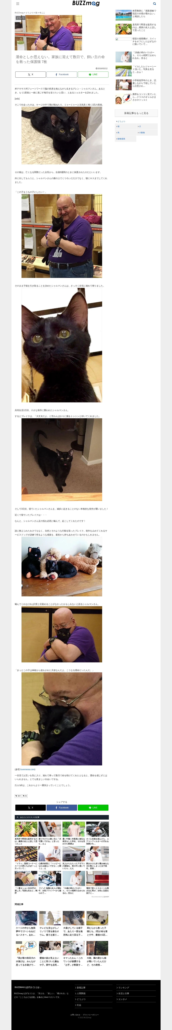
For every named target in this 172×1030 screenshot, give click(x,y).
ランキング (123, 987)
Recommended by (97, 896)
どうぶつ (121, 121)
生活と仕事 (123, 993)
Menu (18, 4)
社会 (79, 1005)
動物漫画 (121, 139)
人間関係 (81, 993)
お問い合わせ (75, 1015)
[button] (10, 652)
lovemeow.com (27, 769)
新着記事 (81, 987)
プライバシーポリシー (91, 1015)
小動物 (142, 132)
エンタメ (122, 999)
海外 (19, 796)
